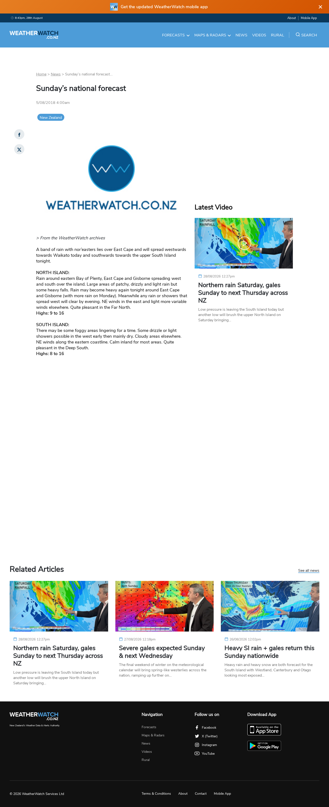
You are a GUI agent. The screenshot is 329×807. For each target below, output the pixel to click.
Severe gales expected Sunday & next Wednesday (162, 652)
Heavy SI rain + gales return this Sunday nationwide (269, 652)
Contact (201, 793)
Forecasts (173, 35)
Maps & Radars (210, 35)
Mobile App (309, 18)
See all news (308, 571)
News (241, 35)
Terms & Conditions (156, 793)
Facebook (209, 727)
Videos (259, 35)
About (291, 18)
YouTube (208, 753)
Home (41, 74)
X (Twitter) (209, 736)
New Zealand (51, 117)
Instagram (209, 745)
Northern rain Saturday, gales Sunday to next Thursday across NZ (243, 292)
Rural (277, 35)
